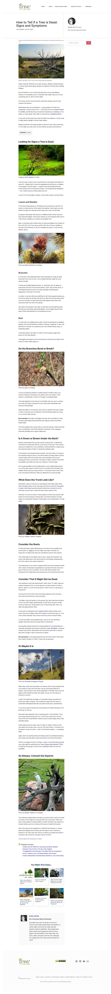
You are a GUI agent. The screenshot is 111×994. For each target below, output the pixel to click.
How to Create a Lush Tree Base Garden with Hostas (39, 853)
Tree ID (51, 6)
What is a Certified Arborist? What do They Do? (57, 902)
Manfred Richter (30, 265)
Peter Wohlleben (52, 628)
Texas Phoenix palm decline (49, 744)
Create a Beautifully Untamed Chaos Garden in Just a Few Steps (43, 855)
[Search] (88, 43)
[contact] (88, 961)
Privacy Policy (87, 977)
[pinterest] (77, 961)
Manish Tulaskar (30, 812)
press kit (79, 977)
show (28, 132)
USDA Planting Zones (61, 6)
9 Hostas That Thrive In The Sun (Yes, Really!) (37, 849)
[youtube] (84, 961)
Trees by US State (76, 6)
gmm (26, 388)
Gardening (88, 6)
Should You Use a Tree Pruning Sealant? (41, 899)
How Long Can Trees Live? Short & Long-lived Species (25, 902)
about (42, 977)
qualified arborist (56, 114)
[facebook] (80, 961)
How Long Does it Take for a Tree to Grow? (26, 881)
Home (19, 80)
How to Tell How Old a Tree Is (40, 880)
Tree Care (24, 80)
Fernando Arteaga (30, 681)
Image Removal (70, 977)
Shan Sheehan (29, 177)
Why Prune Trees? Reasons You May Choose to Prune (56, 881)
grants (62, 977)
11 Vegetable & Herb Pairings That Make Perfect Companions (42, 851)
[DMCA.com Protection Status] (61, 961)
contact (48, 977)
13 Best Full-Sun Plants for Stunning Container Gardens (40, 847)
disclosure (55, 977)
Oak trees (27, 488)
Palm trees (21, 686)
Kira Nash (78, 27)
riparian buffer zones (45, 611)
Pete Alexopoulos (32, 838)
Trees (43, 6)
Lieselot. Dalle (29, 536)
